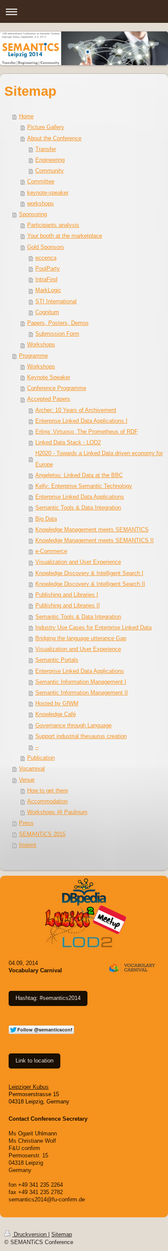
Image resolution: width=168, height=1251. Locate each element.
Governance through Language (73, 726)
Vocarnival (32, 769)
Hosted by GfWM (56, 704)
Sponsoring (33, 214)
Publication (41, 758)
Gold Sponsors (45, 247)
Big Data (46, 519)
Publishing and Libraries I (66, 595)
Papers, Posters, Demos (58, 323)
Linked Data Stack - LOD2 (68, 443)
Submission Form (57, 334)
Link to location (34, 1061)
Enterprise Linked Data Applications (79, 497)
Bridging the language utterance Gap (80, 638)
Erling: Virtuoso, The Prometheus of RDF (86, 432)
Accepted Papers (48, 399)
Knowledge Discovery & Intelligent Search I (89, 573)
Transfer (45, 149)
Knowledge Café (55, 714)
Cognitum (47, 312)
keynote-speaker (47, 193)
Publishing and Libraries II (67, 606)
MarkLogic (48, 290)
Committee (40, 182)
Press (26, 823)
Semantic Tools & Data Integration (78, 508)
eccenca (45, 258)
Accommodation (47, 801)
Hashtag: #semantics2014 (48, 998)
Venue (26, 780)
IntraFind (46, 280)
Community (49, 171)
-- (37, 747)
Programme (33, 356)
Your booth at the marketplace (64, 236)
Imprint (27, 845)
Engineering (50, 160)
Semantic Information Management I (80, 682)
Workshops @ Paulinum (57, 812)
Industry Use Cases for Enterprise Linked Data (93, 628)
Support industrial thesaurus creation (81, 736)
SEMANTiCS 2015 (42, 834)
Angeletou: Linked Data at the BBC (79, 475)
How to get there (47, 791)
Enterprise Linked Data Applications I (81, 421)
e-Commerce (51, 551)
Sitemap (61, 1235)
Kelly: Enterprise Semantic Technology (83, 486)
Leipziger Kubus (29, 1087)
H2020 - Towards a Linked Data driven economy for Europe (99, 458)
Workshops (41, 345)
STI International (56, 302)
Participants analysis (53, 225)
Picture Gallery (45, 127)
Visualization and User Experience (78, 562)
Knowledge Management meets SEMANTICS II (94, 540)
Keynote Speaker (48, 377)
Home (26, 116)
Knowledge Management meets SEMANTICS (92, 530)
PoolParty (47, 269)
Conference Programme (56, 388)
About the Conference (54, 138)
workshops (40, 204)
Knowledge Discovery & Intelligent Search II (90, 584)
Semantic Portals (56, 660)
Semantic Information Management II (81, 693)
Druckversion (30, 1235)
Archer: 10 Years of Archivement (75, 410)
